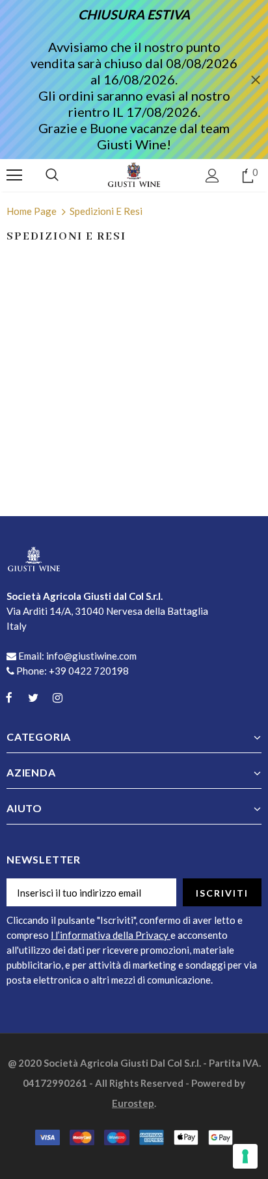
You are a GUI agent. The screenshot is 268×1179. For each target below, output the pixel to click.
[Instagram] (57, 696)
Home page (32, 211)
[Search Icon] (52, 175)
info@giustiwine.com (91, 656)
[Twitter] (33, 696)
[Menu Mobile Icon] (14, 175)
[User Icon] (212, 175)
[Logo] (134, 174)
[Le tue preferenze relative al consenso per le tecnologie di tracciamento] (245, 1156)
